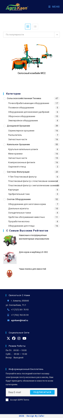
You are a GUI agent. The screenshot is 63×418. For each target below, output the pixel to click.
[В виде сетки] (28, 26)
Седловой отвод (17, 166)
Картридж (13, 189)
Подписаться (42, 392)
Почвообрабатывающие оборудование (28, 103)
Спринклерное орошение (21, 130)
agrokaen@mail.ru (19, 320)
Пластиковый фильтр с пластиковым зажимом (32, 181)
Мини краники (15, 153)
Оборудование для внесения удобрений (28, 112)
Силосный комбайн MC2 (32, 73)
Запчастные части (17, 139)
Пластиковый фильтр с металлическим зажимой (33, 185)
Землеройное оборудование (23, 120)
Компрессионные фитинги (21, 162)
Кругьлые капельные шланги (23, 149)
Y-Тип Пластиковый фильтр (22, 176)
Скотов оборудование (19, 199)
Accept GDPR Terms (19, 400)
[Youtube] (24, 338)
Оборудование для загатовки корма (27, 204)
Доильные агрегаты (18, 208)
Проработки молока (18, 221)
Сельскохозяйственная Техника (24, 98)
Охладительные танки (19, 212)
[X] (8, 338)
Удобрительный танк (19, 194)
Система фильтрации (18, 172)
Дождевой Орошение (18, 125)
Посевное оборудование (21, 107)
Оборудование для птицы (21, 226)
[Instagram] (18, 338)
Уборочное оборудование (21, 116)
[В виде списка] (35, 26)
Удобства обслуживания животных (26, 217)
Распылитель (15, 135)
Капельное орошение (18, 144)
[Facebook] (13, 338)
